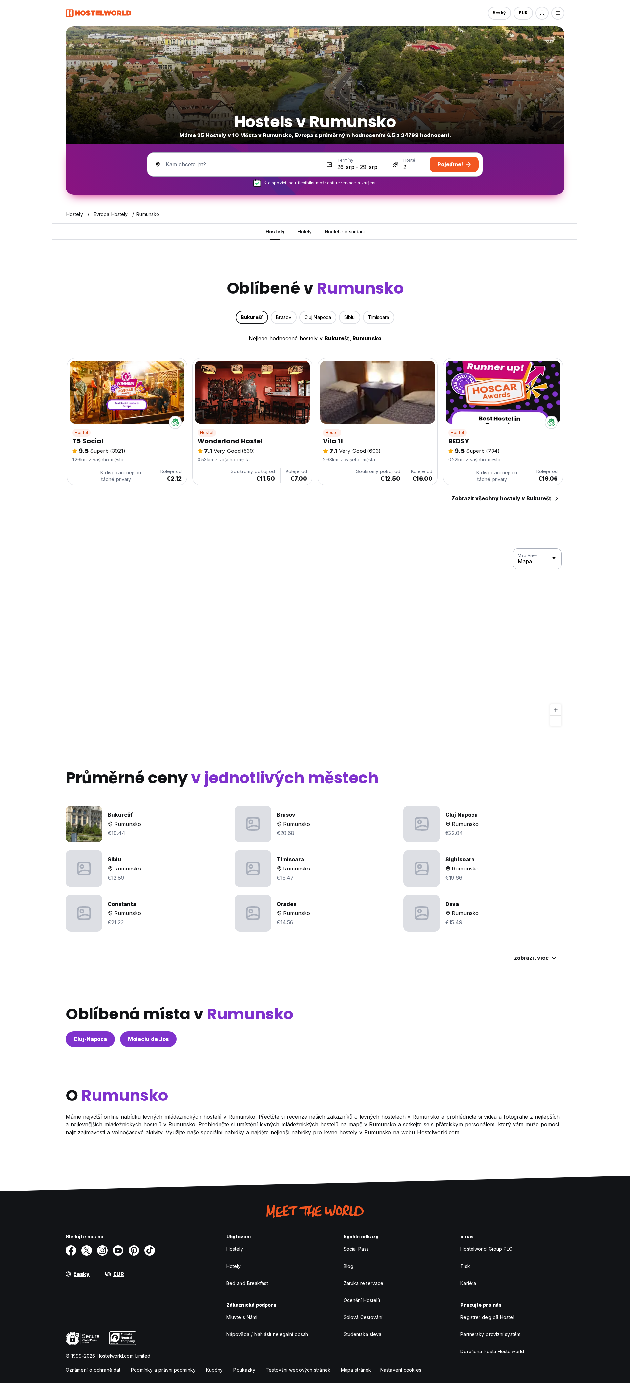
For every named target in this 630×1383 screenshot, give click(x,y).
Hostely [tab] (274, 231)
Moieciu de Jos (148, 1039)
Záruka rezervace (364, 1283)
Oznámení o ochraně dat (93, 1370)
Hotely (233, 1266)
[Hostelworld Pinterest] (134, 1250)
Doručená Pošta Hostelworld (492, 1351)
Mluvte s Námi (241, 1317)
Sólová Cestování (363, 1317)
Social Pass (356, 1249)
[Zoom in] (555, 709)
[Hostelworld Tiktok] (149, 1250)
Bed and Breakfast (247, 1283)
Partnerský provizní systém (490, 1334)
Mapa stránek (356, 1370)
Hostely (234, 1249)
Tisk (465, 1266)
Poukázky (244, 1370)
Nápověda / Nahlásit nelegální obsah (267, 1334)
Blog (348, 1266)
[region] (315, 637)
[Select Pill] (542, 13)
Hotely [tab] (305, 231)
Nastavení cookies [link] (400, 1370)
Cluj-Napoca (90, 1039)
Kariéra (468, 1283)
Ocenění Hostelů (362, 1300)
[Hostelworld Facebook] (71, 1250)
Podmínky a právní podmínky (163, 1370)
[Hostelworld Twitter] (86, 1250)
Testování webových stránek (298, 1370)
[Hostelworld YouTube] (118, 1250)
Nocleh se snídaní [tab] (345, 231)
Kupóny (214, 1370)
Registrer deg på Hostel (487, 1317)
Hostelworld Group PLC (486, 1249)
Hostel (81, 432)
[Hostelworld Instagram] (102, 1250)
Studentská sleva (363, 1334)
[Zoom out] (555, 720)
